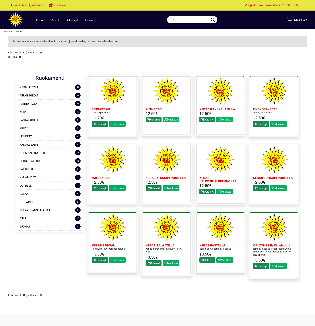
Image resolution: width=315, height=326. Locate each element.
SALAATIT (49, 193)
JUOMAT (49, 226)
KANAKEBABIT (49, 144)
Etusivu (40, 20)
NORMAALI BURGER (49, 153)
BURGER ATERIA (49, 161)
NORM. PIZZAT (49, 87)
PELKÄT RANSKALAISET (49, 210)
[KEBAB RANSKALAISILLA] (220, 91)
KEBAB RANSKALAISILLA (217, 109)
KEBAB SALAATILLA (160, 245)
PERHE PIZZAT (49, 95)
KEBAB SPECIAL (103, 245)
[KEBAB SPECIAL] (112, 227)
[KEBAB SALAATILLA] (166, 227)
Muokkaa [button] (118, 124)
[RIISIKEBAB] (166, 91)
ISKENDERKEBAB (265, 109)
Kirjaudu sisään (255, 5)
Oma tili (55, 20)
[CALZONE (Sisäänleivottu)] (274, 227)
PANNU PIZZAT (49, 103)
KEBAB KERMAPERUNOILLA (166, 178)
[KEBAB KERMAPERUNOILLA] (166, 159)
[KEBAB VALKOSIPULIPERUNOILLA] (220, 159)
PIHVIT (49, 128)
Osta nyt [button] (101, 124)
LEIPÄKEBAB (101, 109)
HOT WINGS (49, 202)
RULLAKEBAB (102, 178)
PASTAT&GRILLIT (49, 120)
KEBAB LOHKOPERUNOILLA (273, 178)
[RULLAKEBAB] (112, 159)
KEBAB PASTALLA (212, 245)
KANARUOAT (49, 177)
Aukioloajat (72, 20)
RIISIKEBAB (154, 109)
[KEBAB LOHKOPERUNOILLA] (274, 159)
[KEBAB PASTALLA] (220, 227)
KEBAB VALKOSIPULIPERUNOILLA (218, 179)
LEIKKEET (49, 136)
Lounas (89, 20)
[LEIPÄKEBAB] (112, 91)
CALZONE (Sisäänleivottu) (272, 245)
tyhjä (300, 19)
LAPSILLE (49, 185)
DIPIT (49, 218)
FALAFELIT (49, 169)
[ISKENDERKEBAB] (274, 91)
